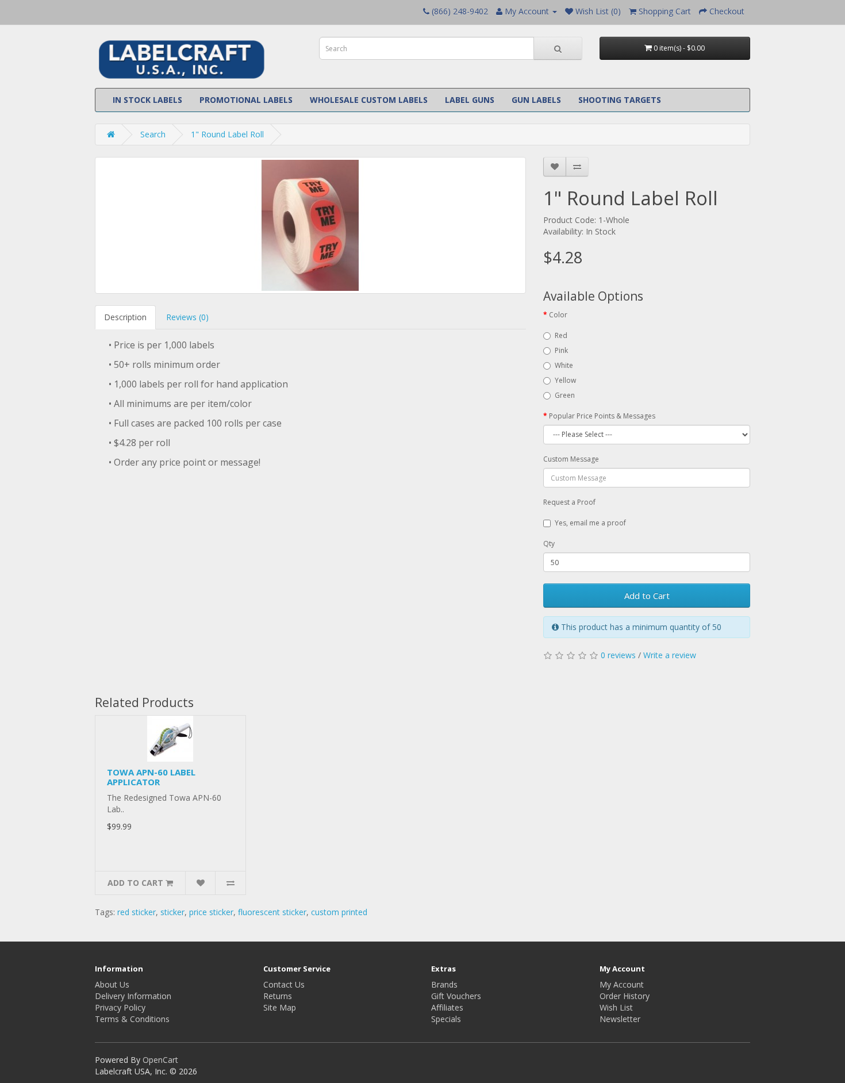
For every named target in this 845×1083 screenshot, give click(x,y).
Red (561, 335)
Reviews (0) (187, 317)
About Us (112, 984)
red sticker (136, 912)
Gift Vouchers (456, 995)
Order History (625, 995)
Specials (446, 1018)
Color (558, 315)
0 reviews (618, 655)
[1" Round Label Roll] (310, 225)
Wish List (616, 1007)
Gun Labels (536, 99)
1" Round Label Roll (227, 134)
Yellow (565, 380)
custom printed (339, 912)
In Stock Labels (147, 99)
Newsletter (620, 1018)
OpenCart (160, 1059)
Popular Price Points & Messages (602, 416)
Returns (277, 995)
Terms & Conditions (132, 1018)
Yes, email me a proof (590, 523)
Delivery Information (133, 995)
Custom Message (571, 459)
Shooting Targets (619, 99)
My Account (622, 984)
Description (125, 317)
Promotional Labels (246, 99)
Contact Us (284, 984)
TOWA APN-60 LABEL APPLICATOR (151, 777)
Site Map (279, 1007)
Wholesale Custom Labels (369, 99)
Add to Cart (647, 595)
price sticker (211, 912)
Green (565, 395)
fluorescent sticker (272, 912)
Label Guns (469, 99)
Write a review (669, 655)
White (564, 365)
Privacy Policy (120, 1007)
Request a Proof (569, 502)
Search (153, 134)
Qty (549, 543)
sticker (172, 912)
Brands (444, 984)
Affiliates (447, 1007)
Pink (561, 350)
